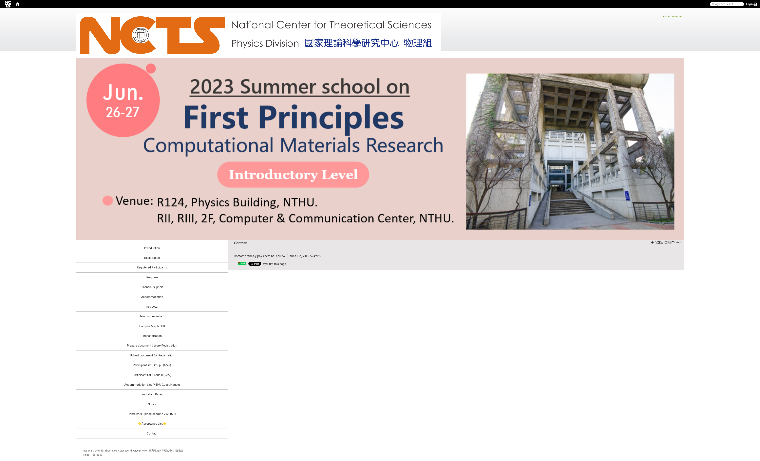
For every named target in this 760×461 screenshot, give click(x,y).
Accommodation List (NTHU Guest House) (152, 384)
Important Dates (152, 394)
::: (660, 15)
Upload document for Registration (152, 355)
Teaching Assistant (152, 316)
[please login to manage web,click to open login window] (8, 4)
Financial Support (152, 287)
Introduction (152, 248)
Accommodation (152, 297)
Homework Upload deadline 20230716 (152, 414)
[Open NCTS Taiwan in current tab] (258, 35)
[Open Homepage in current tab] (18, 4)
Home (666, 16)
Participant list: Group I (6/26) (152, 365)
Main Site (677, 16)
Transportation (152, 336)
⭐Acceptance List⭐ (152, 423)
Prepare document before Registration (152, 345)
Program (152, 277)
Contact (152, 433)
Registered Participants (152, 267)
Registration (152, 258)
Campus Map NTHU (152, 326)
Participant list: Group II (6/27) (152, 375)
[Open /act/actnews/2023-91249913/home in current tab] (380, 149)
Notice (152, 404)
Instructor (152, 306)
